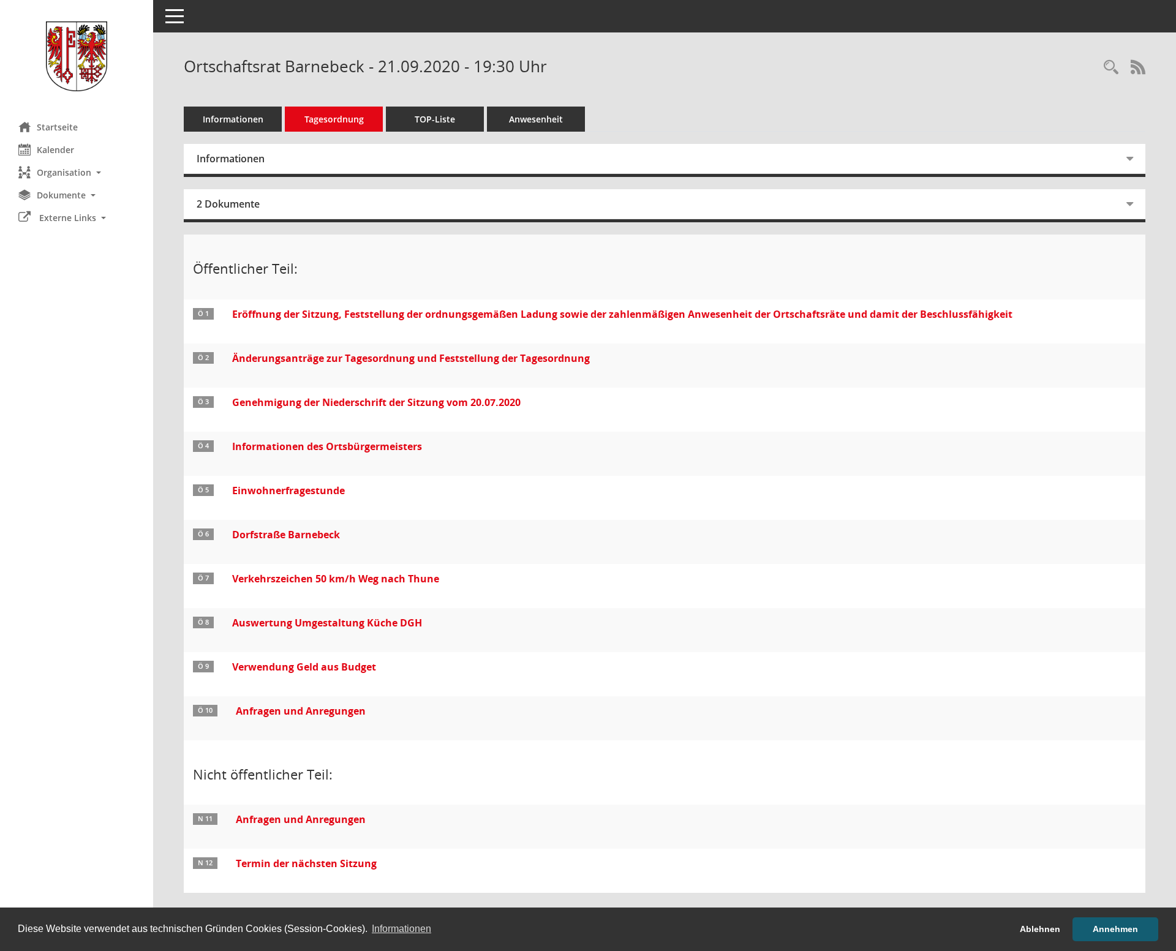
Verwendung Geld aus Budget (304, 667)
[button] (76, 172)
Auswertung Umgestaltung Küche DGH (327, 623)
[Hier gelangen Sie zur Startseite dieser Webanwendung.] (76, 56)
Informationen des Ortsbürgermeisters (327, 446)
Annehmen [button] (1115, 929)
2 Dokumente (228, 204)
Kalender (55, 150)
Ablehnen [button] (1040, 929)
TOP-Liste (435, 119)
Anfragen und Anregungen (301, 711)
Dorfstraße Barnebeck (286, 534)
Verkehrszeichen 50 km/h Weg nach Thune (335, 578)
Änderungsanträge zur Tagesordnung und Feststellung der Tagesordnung (411, 358)
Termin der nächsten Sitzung (306, 863)
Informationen (233, 119)
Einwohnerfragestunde (288, 490)
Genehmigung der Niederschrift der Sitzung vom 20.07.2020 (376, 402)
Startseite (57, 127)
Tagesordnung (334, 119)
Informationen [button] (401, 928)
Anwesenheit (536, 119)
